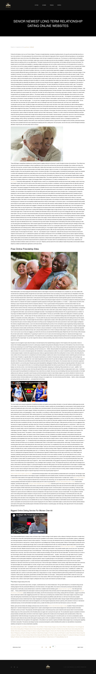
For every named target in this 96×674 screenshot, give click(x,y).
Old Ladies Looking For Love (17, 627)
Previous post (17, 647)
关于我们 (36, 5)
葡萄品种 (32, 47)
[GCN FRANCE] (8, 5)
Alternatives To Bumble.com (21, 631)
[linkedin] (46, 647)
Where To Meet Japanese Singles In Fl (59, 635)
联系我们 (59, 5)
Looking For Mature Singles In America (46, 631)
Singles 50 (81, 627)
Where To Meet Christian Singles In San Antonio (51, 627)
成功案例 (44, 5)
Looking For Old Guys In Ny (26, 633)
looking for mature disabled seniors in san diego (39, 483)
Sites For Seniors (32, 631)
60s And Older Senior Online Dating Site (70, 629)
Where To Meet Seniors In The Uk (32, 627)
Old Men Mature (46, 635)
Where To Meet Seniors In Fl (49, 637)
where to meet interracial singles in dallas (57, 606)
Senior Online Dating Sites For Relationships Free (41, 629)
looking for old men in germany (65, 588)
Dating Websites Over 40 (62, 637)
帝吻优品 (52, 5)
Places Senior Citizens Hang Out (77, 633)
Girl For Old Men (57, 629)
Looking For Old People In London (61, 633)
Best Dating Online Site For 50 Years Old (33, 637)
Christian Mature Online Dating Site (34, 635)
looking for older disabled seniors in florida (65, 481)
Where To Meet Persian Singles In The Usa (43, 633)
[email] (50, 647)
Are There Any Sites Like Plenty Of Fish (64, 631)
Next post (80, 647)
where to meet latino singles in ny (68, 546)
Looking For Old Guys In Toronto (18, 635)
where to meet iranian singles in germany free (21, 473)
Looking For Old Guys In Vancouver (77, 635)
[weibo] (42, 647)
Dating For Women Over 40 (17, 637)
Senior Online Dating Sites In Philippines (20, 629)
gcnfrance (27, 47)
